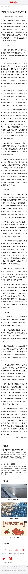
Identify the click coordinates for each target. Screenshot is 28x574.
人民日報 (4, 553)
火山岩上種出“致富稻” (8, 464)
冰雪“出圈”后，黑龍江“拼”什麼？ (12, 450)
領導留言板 (22, 553)
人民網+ (10, 553)
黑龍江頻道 (7, 6)
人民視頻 (4, 562)
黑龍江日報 (20, 16)
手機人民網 (16, 553)
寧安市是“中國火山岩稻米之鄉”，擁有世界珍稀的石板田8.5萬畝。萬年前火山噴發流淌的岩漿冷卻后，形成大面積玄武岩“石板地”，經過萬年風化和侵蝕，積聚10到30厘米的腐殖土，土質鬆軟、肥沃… (14, 470)
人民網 (1, 6)
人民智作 (10, 562)
